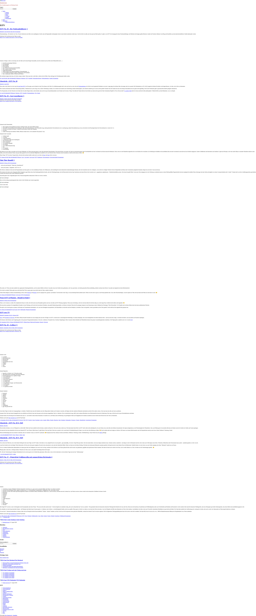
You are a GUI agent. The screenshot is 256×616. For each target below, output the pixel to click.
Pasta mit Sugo (6, 608)
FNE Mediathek (20, 580)
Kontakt (7, 17)
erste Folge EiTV (21, 86)
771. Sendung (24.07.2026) (8, 577)
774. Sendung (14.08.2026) (8, 574)
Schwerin (46, 322)
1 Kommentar (17, 31)
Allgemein (5, 527)
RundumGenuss (3, 2)
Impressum (5, 20)
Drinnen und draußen (7, 565)
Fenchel (30, 420)
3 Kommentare (13, 300)
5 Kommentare (19, 98)
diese (44, 155)
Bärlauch (19, 78)
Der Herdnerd (19, 560)
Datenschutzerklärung (10, 22)
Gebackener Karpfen (7, 597)
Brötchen (23, 78)
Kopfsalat (37, 420)
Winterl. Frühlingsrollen (8, 591)
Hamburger (39, 157)
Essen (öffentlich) (6, 531)
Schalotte (63, 420)
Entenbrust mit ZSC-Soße (8, 609)
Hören (6, 14)
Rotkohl (52, 516)
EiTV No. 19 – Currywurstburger (11, 96)
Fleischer (29, 292)
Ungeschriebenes (6, 537)
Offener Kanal (27, 322)
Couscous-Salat (6, 601)
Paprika (51, 420)
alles (4, 611)
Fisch (14, 434)
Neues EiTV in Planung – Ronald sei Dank (14, 298)
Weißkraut (62, 516)
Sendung (4, 535)
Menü (2, 7)
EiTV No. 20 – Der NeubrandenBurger (13, 29)
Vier (36, 93)
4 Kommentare (18, 459)
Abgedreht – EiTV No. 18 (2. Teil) (11, 423)
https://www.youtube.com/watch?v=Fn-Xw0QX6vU (11, 463)
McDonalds (23, 309)
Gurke (33, 420)
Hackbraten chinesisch (7, 607)
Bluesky (1, 550)
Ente (26, 516)
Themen (7, 12)
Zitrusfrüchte (82, 420)
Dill (24, 420)
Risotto (4, 603)
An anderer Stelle (128, 90)
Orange (48, 516)
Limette (44, 420)
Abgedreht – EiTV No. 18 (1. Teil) (11, 438)
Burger (19, 157)
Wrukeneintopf (6, 602)
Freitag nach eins (21, 570)
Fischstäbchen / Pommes (8, 595)
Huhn (42, 516)
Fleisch (17, 434)
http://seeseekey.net (13, 417)
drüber (100, 432)
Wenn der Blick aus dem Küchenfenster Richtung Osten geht (15, 562)
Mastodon (2, 548)
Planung (27, 309)
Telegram (2, 552)
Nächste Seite (6, 517)
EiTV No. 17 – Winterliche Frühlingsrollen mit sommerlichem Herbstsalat (25, 457)
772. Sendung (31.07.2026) (8, 576)
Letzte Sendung (20, 519)
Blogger (35, 292)
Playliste (7, 13)
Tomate (77, 420)
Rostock (41, 322)
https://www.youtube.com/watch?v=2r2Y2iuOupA (10, 101)
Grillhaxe (5, 592)
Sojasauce (73, 420)
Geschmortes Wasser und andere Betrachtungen (13, 566)
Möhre (48, 420)
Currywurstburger (6, 589)
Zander (50, 78)
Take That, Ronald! (6, 160)
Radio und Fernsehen (34, 322)
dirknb (1, 31)
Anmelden (15, 615)
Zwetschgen (88, 420)
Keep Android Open (4, 557)
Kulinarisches (5, 533)
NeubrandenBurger (7, 587)
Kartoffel (30, 78)
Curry (22, 157)
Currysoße (26, 157)
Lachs (41, 420)
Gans (39, 516)
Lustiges (4, 534)
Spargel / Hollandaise (7, 593)
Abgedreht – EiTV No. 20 (8, 81)
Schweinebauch (46, 157)
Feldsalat (29, 516)
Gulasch (4, 596)
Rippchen (56, 420)
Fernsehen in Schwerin (9, 317)
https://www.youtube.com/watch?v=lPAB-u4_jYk (10, 331)
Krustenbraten (6, 599)
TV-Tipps (7, 16)
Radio (4, 11)
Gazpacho (5, 605)
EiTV (4, 19)
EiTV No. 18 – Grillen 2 (8, 325)
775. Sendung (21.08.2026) (8, 572)
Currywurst (31, 157)
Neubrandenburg (45, 78)
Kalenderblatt (8, 18)
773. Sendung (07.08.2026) (8, 575)
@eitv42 (21, 420)
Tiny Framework (8, 615)
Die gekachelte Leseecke (8, 528)
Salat (59, 420)
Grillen (20, 434)
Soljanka (4, 610)
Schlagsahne (68, 420)
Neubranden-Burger (37, 78)
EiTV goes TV (5, 312)
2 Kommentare (13, 163)
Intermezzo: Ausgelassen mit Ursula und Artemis (13, 567)
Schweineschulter (53, 157)
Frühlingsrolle (35, 516)
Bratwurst (19, 516)
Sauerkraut (57, 516)
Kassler (45, 516)
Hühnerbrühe (5, 598)
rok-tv (1, 317)
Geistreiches (5, 532)
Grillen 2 (4, 590)
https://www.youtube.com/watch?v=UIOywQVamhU (11, 37)
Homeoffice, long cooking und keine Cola (11, 564)
